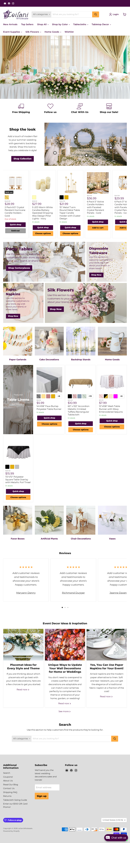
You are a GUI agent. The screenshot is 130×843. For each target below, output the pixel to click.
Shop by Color (60, 24)
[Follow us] (50, 108)
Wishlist (69, 32)
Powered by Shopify (11, 831)
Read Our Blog (10, 784)
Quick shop (15, 224)
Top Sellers (27, 24)
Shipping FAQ (10, 792)
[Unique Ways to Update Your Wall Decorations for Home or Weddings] (65, 644)
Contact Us (8, 788)
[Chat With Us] (79, 108)
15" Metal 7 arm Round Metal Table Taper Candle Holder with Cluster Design (70, 213)
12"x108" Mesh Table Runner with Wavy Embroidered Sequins (111, 409)
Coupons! (8, 777)
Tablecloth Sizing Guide (15, 800)
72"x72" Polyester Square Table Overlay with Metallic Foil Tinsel (18, 480)
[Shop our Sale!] (109, 108)
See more (64, 711)
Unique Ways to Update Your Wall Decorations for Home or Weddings (65, 668)
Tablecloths (80, 24)
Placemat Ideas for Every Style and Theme (23, 666)
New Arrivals (10, 24)
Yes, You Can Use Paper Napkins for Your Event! (106, 666)
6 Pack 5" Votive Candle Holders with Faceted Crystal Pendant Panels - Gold (95, 207)
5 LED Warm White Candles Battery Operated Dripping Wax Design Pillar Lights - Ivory (42, 213)
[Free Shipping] (21, 108)
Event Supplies (12, 32)
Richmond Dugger (73, 592)
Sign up (41, 796)
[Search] (95, 14)
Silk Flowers (33, 32)
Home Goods (52, 32)
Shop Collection (65, 76)
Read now (22, 689)
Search (6, 773)
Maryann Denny (26, 592)
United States (113, 820)
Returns (7, 796)
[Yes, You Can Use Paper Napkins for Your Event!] (107, 644)
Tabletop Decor (101, 24)
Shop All (42, 24)
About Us (8, 780)
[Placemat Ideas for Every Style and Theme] (23, 644)
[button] (7, 67)
